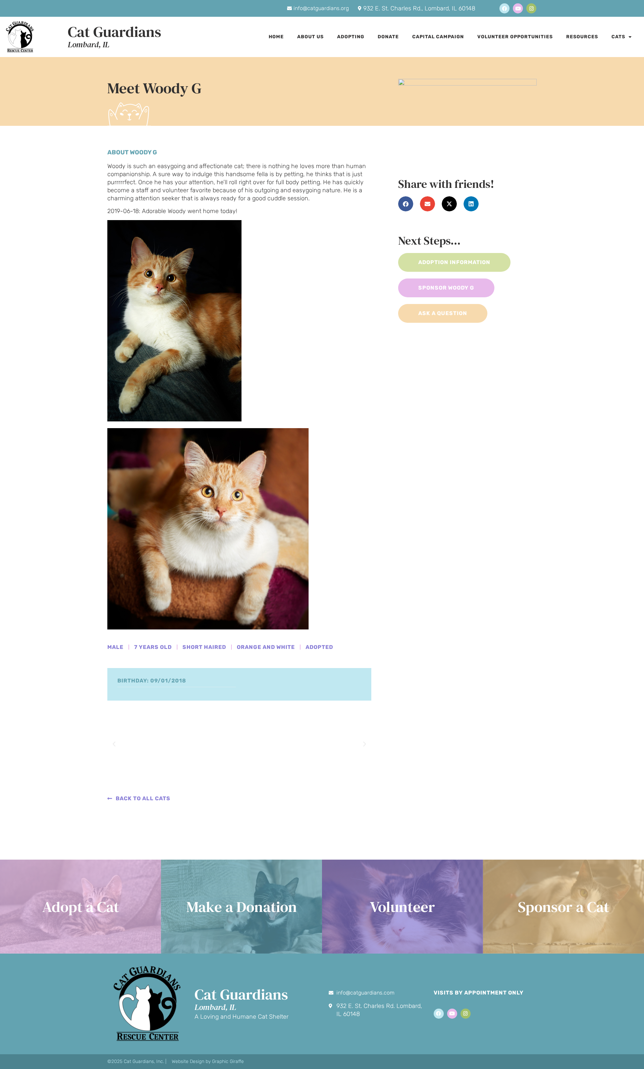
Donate (388, 37)
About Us (310, 37)
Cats (618, 37)
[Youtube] (518, 8)
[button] (114, 744)
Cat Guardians (114, 31)
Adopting (350, 37)
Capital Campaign (438, 37)
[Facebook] (504, 8)
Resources (582, 37)
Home (276, 37)
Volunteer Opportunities (515, 37)
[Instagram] (531, 8)
